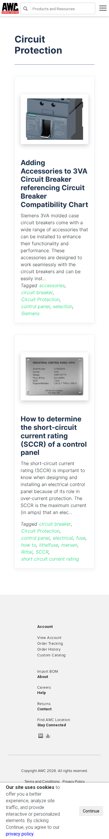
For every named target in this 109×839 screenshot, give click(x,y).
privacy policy (20, 834)
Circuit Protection (40, 299)
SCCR (42, 552)
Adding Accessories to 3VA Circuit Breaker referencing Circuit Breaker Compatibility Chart (54, 183)
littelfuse (48, 545)
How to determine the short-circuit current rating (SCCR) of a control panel (54, 436)
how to (28, 545)
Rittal (27, 552)
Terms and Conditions (42, 781)
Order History (49, 649)
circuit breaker (37, 292)
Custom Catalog (51, 655)
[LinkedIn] (42, 735)
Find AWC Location (53, 720)
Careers (44, 687)
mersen (69, 545)
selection (62, 306)
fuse (80, 538)
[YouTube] (49, 735)
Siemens (30, 313)
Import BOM (47, 671)
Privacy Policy (73, 781)
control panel (35, 306)
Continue (91, 811)
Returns (44, 704)
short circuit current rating (50, 559)
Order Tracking (50, 643)
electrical (63, 538)
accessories (52, 285)
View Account (49, 637)
